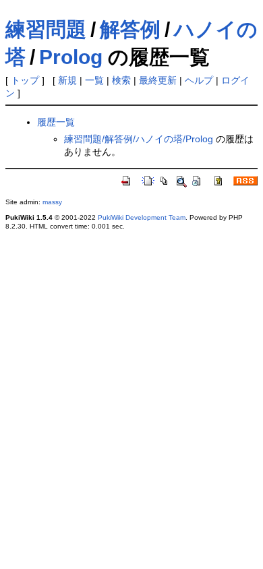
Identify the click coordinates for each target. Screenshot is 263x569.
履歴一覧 (56, 122)
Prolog (71, 57)
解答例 (130, 29)
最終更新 (158, 80)
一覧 (94, 80)
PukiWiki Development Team (141, 217)
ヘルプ (199, 80)
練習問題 (45, 29)
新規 (67, 80)
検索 (121, 80)
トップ (25, 80)
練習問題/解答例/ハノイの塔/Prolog (138, 138)
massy (52, 202)
